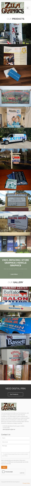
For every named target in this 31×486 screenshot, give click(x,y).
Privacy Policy (26, 483)
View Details (14, 253)
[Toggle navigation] (27, 8)
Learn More (14, 274)
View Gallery (14, 380)
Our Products (14, 394)
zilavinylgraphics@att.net (8, 429)
